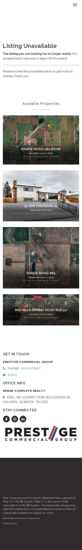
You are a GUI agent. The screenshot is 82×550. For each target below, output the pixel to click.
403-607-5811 (30, 368)
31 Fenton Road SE (41, 206)
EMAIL (13, 375)
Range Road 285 (41, 273)
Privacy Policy (10, 523)
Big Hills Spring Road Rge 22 (41, 310)
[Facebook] (7, 419)
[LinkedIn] (23, 419)
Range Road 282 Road (41, 149)
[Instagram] (15, 419)
